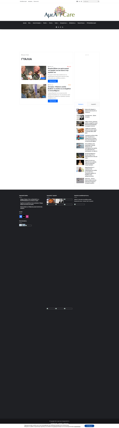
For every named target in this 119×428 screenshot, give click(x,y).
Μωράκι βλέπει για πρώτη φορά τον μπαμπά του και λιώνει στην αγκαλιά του (58, 70)
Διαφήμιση (30, 1)
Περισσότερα (81, 23)
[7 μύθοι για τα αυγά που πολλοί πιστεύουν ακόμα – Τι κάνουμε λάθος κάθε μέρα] (80, 130)
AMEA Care (51, 66)
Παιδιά (44, 23)
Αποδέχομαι (89, 425)
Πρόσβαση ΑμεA (92, 23)
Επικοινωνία (36, 1)
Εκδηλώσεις (72, 23)
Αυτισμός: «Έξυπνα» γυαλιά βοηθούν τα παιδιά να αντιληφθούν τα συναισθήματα (59, 88)
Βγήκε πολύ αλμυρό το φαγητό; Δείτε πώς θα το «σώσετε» (91, 111)
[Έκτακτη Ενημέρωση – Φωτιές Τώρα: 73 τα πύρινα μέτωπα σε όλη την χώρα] (80, 155)
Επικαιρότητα (63, 23)
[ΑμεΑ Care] (59, 12)
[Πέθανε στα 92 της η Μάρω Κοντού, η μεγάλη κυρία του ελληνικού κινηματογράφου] (80, 162)
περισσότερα (77, 426)
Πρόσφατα (80, 104)
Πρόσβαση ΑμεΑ (23, 1)
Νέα (29, 23)
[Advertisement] (59, 40)
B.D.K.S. (67, 421)
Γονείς (50, 23)
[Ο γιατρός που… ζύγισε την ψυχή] (80, 117)
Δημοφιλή (93, 104)
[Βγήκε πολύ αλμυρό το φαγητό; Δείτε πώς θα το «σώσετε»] (80, 111)
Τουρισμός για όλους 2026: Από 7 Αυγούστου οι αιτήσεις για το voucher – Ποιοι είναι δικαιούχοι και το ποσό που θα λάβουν (91, 138)
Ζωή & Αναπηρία (36, 23)
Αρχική (24, 23)
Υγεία (56, 23)
